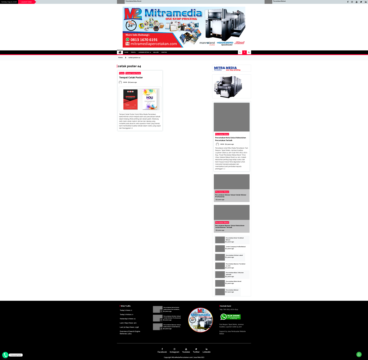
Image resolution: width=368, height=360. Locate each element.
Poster (122, 73)
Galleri (156, 52)
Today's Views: (125, 310)
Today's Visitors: (126, 314)
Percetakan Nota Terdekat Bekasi (235, 239)
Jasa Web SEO (199, 357)
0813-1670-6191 (232, 309)
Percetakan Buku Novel (233, 281)
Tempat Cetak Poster (133, 73)
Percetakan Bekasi (151, 1)
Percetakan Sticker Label (234, 255)
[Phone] (5, 355)
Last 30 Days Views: (127, 327)
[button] (240, 52)
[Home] (120, 52)
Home (126, 52)
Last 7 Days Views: (127, 323)
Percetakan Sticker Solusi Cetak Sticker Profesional (230, 196)
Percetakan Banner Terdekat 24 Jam (235, 265)
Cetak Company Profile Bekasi (236, 246)
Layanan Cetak (144, 52)
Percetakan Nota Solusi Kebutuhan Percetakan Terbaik (171, 308)
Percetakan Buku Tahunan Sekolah (235, 273)
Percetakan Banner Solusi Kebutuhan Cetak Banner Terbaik (229, 226)
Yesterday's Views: (127, 319)
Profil (133, 52)
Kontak (164, 52)
